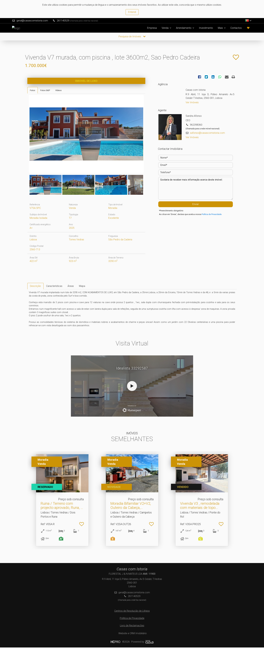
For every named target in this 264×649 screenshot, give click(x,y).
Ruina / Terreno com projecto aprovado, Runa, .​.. (62, 505)
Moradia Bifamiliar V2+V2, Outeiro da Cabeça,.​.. (130, 505)
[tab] (32, 90)
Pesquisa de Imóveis (130, 36)
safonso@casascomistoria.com (207, 132)
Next (148, 134)
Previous (25, 134)
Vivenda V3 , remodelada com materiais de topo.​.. (199, 505)
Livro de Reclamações (132, 625)
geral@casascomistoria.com (32, 20)
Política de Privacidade (212, 214)
